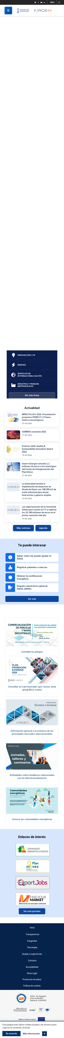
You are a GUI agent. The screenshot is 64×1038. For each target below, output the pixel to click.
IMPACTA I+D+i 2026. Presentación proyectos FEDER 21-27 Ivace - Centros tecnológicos (39, 417)
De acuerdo (11, 1033)
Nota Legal (32, 973)
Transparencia (32, 934)
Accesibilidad (32, 967)
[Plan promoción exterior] (32, 670)
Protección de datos (32, 979)
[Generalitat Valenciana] (24, 10)
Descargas (32, 947)
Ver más (32, 599)
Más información (31, 1033)
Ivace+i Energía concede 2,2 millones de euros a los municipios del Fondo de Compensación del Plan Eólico (39, 467)
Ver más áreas (32, 395)
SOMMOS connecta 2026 (34, 432)
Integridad (32, 941)
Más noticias (23, 528)
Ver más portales (32, 911)
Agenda (43, 528)
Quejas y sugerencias (32, 954)
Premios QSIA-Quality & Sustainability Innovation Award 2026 (37, 449)
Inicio (32, 927)
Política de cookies (32, 986)
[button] (59, 2)
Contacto (32, 960)
